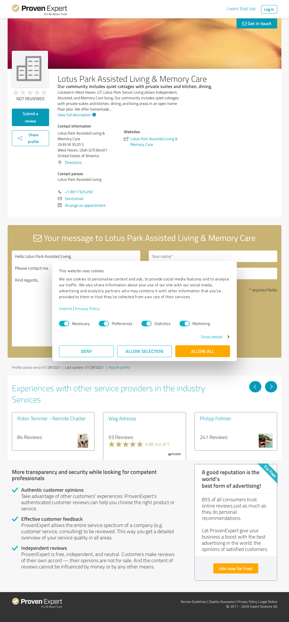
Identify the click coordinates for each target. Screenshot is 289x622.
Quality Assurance (222, 601)
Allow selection (144, 351)
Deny (86, 351)
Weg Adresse (122, 418)
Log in (269, 9)
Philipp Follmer (215, 418)
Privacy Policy (87, 308)
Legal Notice (268, 601)
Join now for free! (236, 568)
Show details (212, 336)
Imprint (65, 308)
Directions (73, 162)
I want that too (241, 8)
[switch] (104, 323)
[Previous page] (255, 386)
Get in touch (259, 23)
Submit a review (30, 117)
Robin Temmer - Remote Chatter (51, 418)
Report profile (119, 367)
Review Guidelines (194, 601)
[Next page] (271, 386)
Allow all (202, 351)
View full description (74, 114)
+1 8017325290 (79, 191)
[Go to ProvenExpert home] (39, 10)
